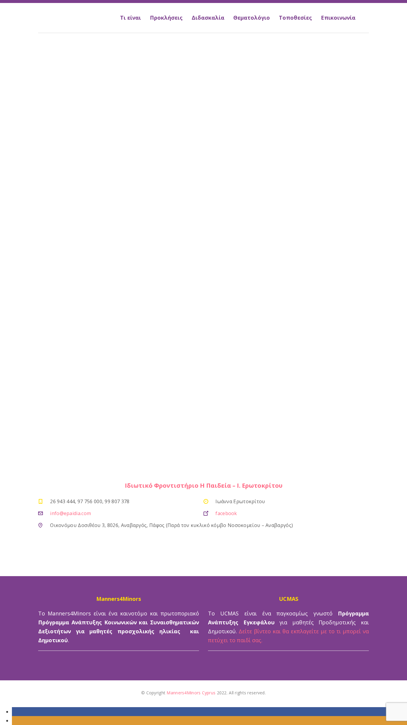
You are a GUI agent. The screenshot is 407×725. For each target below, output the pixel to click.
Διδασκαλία (208, 17)
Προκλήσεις (166, 17)
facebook (226, 513)
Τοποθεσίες (295, 17)
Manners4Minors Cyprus (191, 693)
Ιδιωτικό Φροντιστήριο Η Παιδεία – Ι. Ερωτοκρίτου (203, 485)
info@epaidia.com (70, 513)
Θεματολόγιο (251, 17)
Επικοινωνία (338, 17)
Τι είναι (130, 17)
